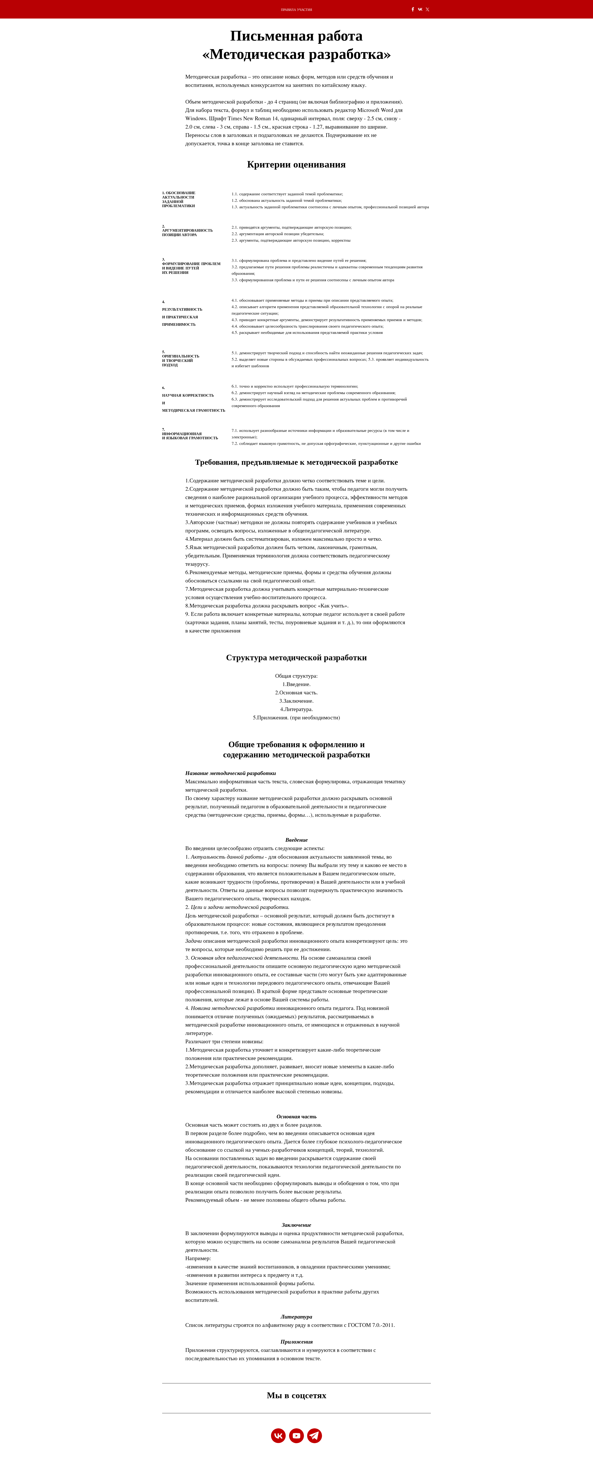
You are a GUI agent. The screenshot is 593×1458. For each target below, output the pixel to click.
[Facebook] (413, 9)
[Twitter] (427, 9)
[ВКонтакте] (420, 9)
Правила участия (296, 9)
